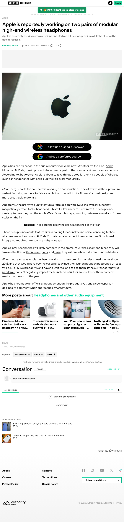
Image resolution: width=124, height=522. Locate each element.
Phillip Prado (11, 45)
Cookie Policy (50, 483)
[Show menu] (3, 3)
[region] (62, 410)
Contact (47, 470)
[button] (62, 3)
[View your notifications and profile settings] (119, 390)
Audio (5, 18)
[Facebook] (83, 470)
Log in (109, 369)
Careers (6, 477)
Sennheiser (33, 252)
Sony (45, 252)
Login (118, 3)
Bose (57, 252)
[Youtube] (102, 470)
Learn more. (88, 14)
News (5, 343)
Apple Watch (47, 213)
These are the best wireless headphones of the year (67, 224)
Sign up (117, 369)
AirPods (19, 170)
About (6, 470)
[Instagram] (92, 470)
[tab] (10, 389)
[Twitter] (111, 470)
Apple (4, 347)
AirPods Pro (43, 236)
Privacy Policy (10, 483)
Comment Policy (80, 362)
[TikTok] (120, 470)
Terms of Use (49, 477)
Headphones (19, 347)
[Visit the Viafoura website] (115, 450)
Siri (100, 236)
